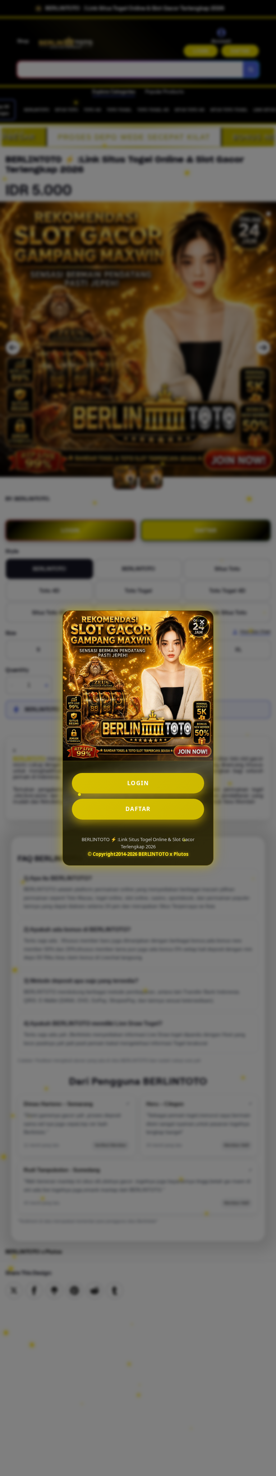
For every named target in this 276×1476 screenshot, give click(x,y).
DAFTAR (138, 809)
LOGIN (138, 783)
